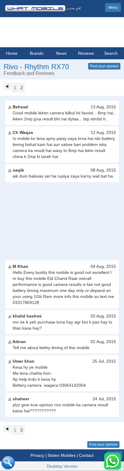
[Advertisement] (62, 221)
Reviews (86, 53)
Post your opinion (104, 66)
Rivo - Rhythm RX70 (36, 67)
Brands (36, 53)
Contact (86, 455)
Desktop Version (62, 466)
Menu (113, 7)
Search (111, 53)
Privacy (37, 455)
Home (11, 53)
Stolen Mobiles (62, 455)
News (61, 53)
